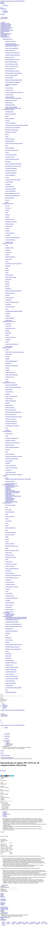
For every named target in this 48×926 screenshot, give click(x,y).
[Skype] (11, 776)
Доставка (5, 816)
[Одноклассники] (3, 776)
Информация (3, 900)
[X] (6, 776)
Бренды (2, 895)
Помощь (2, 904)
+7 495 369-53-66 (4, 17)
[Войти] (1, 718)
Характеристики (6, 814)
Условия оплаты (3, 907)
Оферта (2, 918)
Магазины (5, 12)
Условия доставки (4, 908)
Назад (7, 741)
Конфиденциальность (5, 917)
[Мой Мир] (5, 776)
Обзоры (2, 910)
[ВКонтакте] (1, 776)
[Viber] (8, 776)
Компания (2, 896)
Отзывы (4, 812)
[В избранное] (1, 771)
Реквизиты (5, 10)
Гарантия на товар (4, 909)
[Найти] (1, 702)
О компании (5, 5)
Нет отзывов (3, 770)
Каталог (2, 893)
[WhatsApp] (10, 776)
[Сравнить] (1, 773)
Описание (5, 811)
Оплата (4, 815)
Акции (1, 894)
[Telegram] (13, 776)
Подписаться (3, 889)
